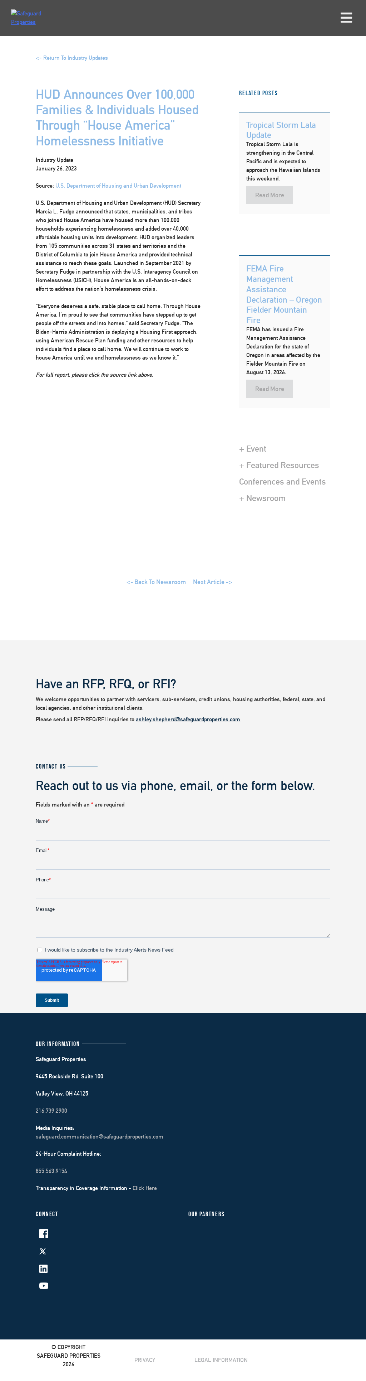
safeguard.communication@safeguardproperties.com (99, 1136)
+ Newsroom (262, 498)
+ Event (252, 448)
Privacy (144, 1360)
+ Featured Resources (279, 465)
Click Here (145, 1188)
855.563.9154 (51, 1171)
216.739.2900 (51, 1110)
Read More (269, 195)
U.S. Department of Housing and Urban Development (118, 185)
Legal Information (221, 1360)
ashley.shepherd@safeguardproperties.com (188, 719)
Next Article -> (212, 582)
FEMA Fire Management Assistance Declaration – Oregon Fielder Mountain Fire (284, 294)
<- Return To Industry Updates (72, 57)
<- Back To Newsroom (156, 582)
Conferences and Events (282, 481)
